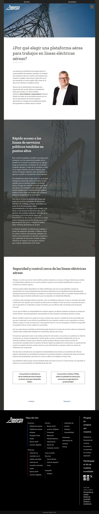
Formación (50, 432)
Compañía (48, 470)
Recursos (48, 456)
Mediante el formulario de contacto (87, 440)
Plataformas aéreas (36, 426)
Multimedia (66, 437)
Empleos (67, 429)
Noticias (49, 473)
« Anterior (31, 401)
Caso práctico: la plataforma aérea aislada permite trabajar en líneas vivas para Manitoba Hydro (29, 378)
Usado (32, 439)
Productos (31, 423)
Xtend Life (50, 445)
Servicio (47, 423)
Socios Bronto (51, 459)
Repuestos (50, 435)
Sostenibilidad (69, 432)
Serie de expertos (52, 462)
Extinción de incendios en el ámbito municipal (35, 456)
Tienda (64, 447)
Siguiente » (67, 401)
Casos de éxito (50, 453)
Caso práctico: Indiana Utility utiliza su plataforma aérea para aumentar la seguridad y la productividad (68, 378)
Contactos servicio (53, 448)
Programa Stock (35, 435)
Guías (49, 465)
